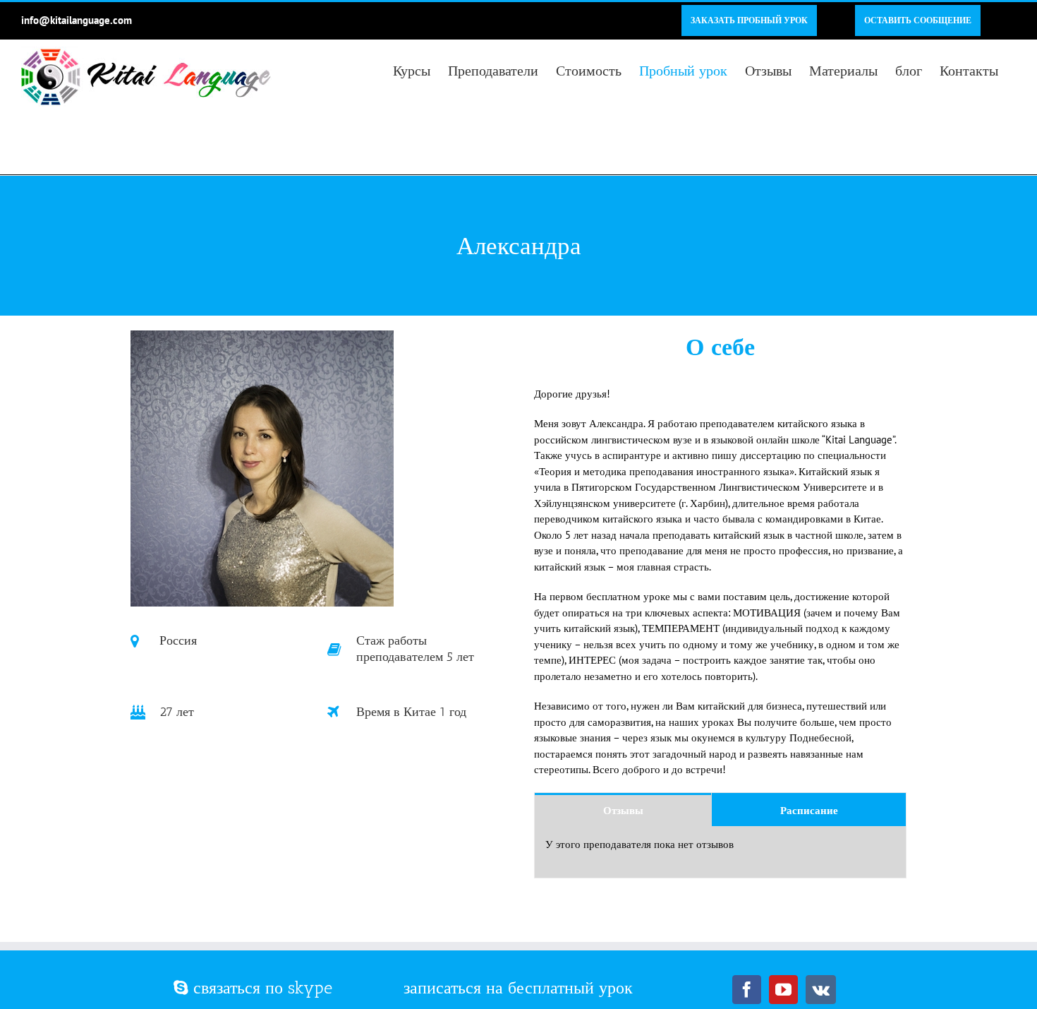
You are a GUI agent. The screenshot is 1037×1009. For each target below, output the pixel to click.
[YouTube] (783, 989)
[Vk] (821, 989)
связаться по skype (260, 987)
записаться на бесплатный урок (518, 987)
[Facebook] (746, 989)
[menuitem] (749, 20)
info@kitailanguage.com (76, 20)
